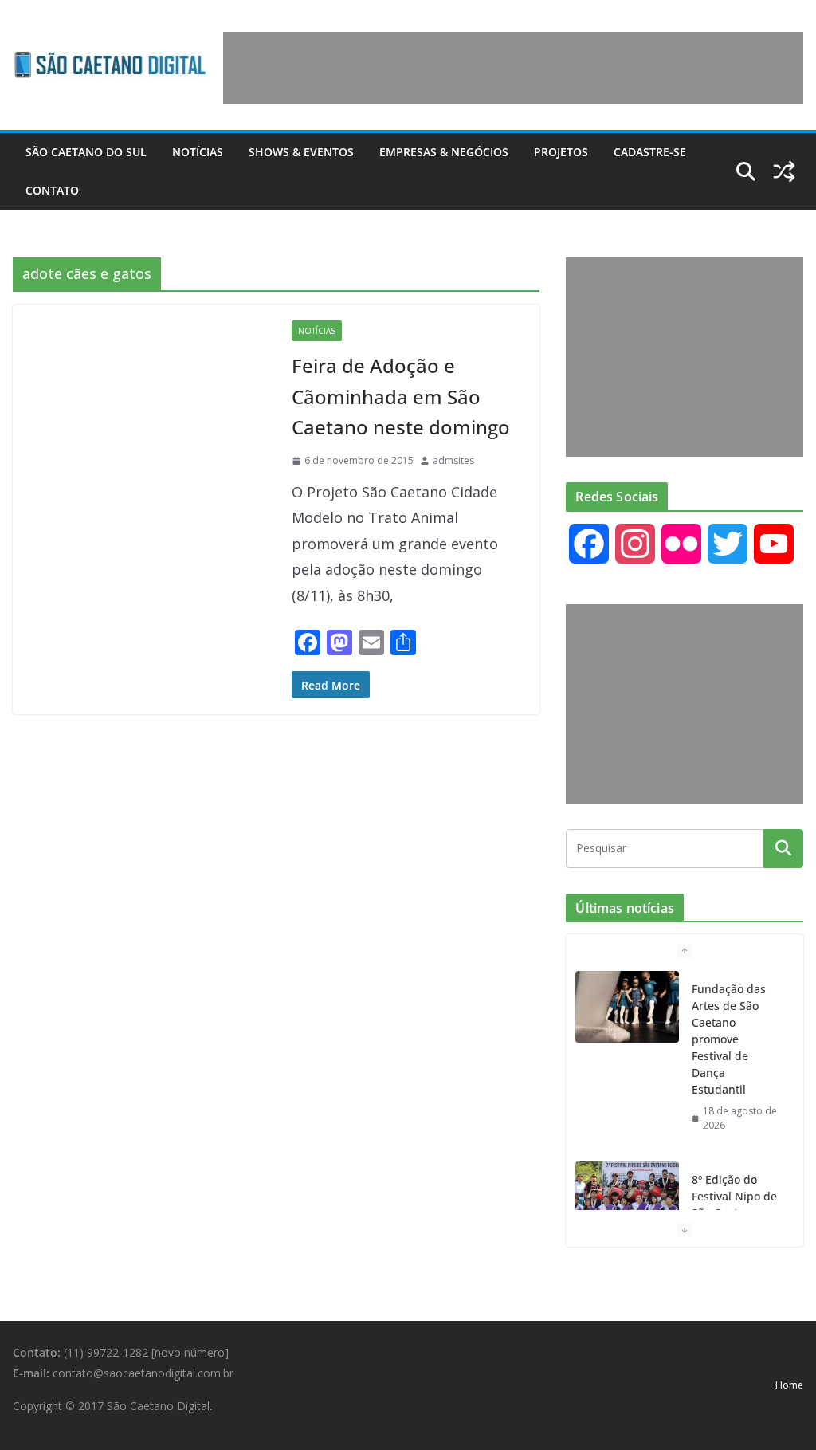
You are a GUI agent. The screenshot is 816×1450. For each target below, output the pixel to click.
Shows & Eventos (301, 151)
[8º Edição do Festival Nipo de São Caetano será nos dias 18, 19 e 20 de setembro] (627, 1197)
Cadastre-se (650, 151)
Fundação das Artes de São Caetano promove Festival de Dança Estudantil (729, 1039)
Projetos (561, 151)
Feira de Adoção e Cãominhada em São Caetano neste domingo (401, 396)
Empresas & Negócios (443, 151)
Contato (52, 190)
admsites (453, 460)
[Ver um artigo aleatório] (784, 171)
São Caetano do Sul (86, 151)
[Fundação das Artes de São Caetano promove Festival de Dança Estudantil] (627, 1007)
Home (789, 1385)
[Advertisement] (513, 68)
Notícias (197, 151)
